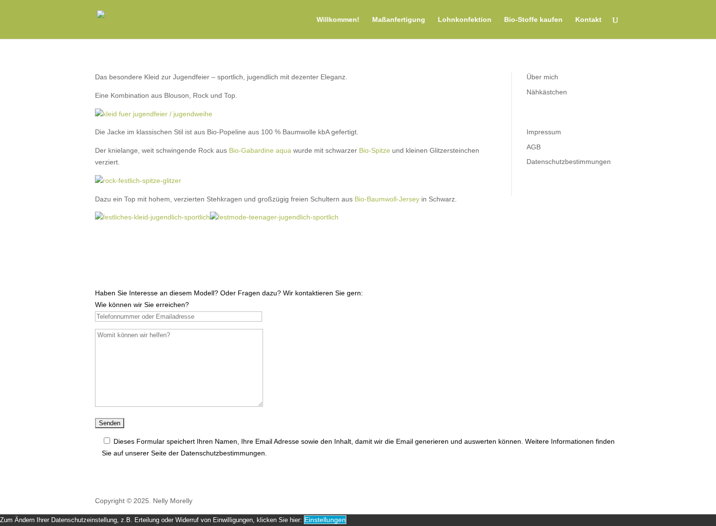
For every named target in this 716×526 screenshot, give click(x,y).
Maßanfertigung (398, 19)
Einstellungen (325, 520)
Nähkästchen (547, 92)
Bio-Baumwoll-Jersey (387, 199)
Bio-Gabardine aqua (260, 150)
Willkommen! (338, 19)
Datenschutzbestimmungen (569, 161)
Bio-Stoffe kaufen (533, 19)
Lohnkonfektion (464, 19)
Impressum (544, 132)
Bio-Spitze (374, 150)
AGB (534, 147)
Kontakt (588, 19)
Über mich (542, 77)
